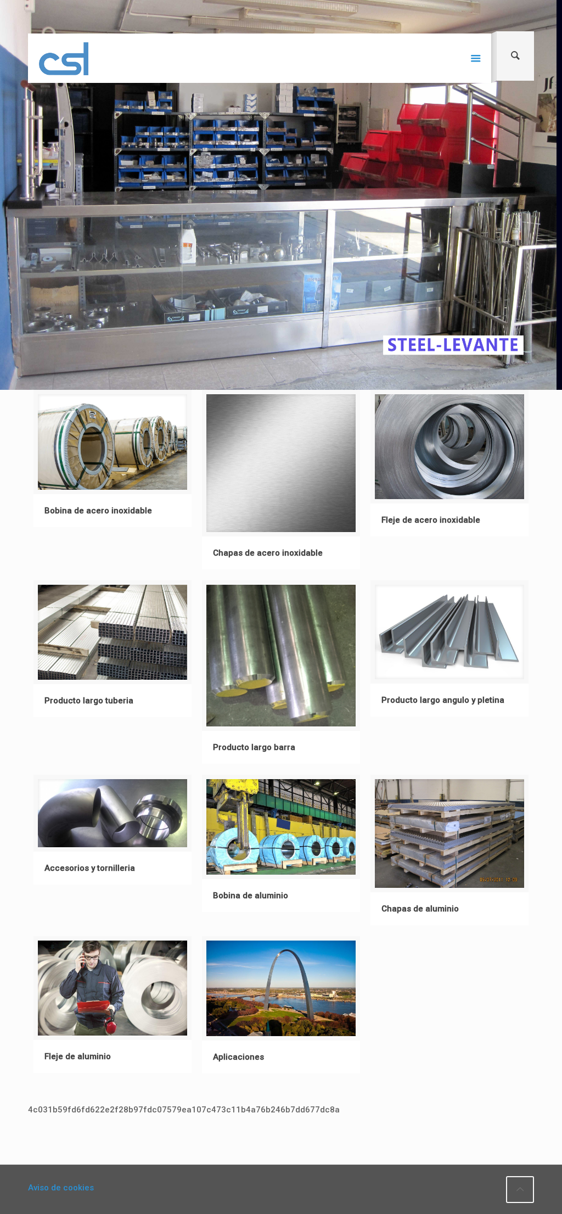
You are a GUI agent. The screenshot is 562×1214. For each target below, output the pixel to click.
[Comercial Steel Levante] (63, 58)
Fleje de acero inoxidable (430, 520)
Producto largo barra (254, 747)
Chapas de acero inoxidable (268, 553)
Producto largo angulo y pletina (442, 700)
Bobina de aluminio (250, 895)
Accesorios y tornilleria (89, 868)
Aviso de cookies (61, 1188)
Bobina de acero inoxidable (98, 511)
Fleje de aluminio (77, 1056)
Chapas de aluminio (420, 909)
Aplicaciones (238, 1057)
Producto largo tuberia (88, 701)
